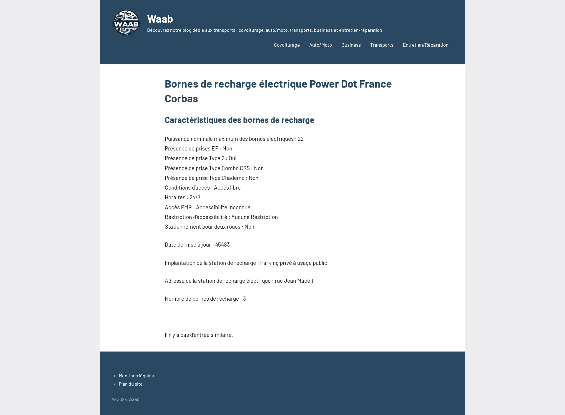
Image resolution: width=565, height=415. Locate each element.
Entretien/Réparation (425, 45)
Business (351, 45)
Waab (160, 18)
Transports (381, 45)
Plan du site (131, 383)
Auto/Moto (320, 45)
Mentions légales (136, 375)
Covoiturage (287, 45)
